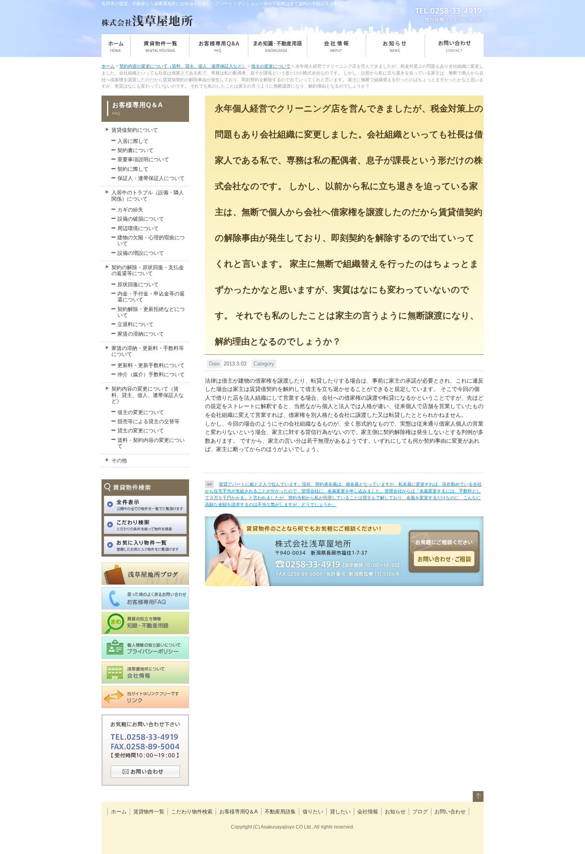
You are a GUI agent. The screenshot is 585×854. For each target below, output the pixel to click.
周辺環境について (138, 228)
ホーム (108, 66)
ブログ (420, 812)
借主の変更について (271, 66)
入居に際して (132, 141)
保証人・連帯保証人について (151, 178)
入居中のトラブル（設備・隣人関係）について (147, 195)
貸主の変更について (140, 431)
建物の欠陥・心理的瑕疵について (151, 240)
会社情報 (367, 812)
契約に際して (132, 169)
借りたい (312, 812)
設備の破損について (140, 219)
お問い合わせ (450, 812)
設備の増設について (140, 253)
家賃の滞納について (140, 334)
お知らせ (395, 812)
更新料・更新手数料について (151, 365)
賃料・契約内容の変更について (151, 443)
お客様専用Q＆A (238, 812)
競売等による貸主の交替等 (148, 421)
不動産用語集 (280, 812)
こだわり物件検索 (192, 812)
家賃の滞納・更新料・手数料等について (147, 351)
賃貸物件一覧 (148, 812)
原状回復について (138, 284)
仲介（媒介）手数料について (151, 374)
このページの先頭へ (478, 798)
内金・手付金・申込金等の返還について (151, 297)
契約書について (135, 150)
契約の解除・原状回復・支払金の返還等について (147, 270)
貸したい (340, 812)
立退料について (135, 324)
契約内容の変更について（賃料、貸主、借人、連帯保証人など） (182, 66)
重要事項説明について (143, 159)
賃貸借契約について (134, 130)
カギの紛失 (130, 210)
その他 (119, 460)
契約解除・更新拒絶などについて (151, 312)
